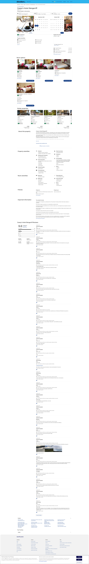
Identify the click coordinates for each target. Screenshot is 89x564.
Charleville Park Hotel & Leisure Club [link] (36, 519)
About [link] (17, 541)
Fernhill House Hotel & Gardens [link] (49, 519)
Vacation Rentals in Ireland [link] (34, 542)
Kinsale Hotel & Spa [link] (60, 525)
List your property (59, 1)
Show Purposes (79, 562)
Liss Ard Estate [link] (33, 520)
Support (64, 1)
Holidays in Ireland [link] (33, 547)
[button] (37, 22)
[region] (44, 559)
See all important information (40, 218)
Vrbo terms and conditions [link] (48, 545)
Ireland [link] (24, 4)
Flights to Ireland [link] (33, 545)
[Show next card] (71, 119)
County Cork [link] (27, 4)
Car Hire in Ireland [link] (33, 544)
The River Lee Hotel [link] (34, 522)
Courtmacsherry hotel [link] (21, 522)
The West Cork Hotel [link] (34, 526)
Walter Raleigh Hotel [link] (61, 520)
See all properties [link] (21, 6)
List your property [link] (19, 544)
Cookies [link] (46, 542)
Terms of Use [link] (47, 544)
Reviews (24, 227)
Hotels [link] (22, 4)
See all (18, 44)
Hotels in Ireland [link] (33, 541)
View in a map (56, 45)
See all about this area (57, 54)
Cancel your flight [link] (62, 544)
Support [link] (61, 541)
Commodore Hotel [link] (60, 522)
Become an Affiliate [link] (19, 545)
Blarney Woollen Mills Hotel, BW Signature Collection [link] (22, 524)
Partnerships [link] (18, 547)
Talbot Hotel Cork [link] (20, 526)
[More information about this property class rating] (20, 9)
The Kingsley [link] (20, 527)
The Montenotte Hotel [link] (21, 520)
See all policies (38, 195)
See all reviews (39, 515)
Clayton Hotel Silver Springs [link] (62, 526)
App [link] (17, 551)
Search (70, 13)
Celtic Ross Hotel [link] (20, 519)
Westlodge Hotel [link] (46, 522)
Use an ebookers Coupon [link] (63, 547)
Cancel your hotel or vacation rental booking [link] (65, 542)
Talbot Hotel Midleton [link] (21, 525)
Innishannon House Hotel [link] (61, 519)
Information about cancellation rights (41, 143)
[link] (19, 33)
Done (62, 32)
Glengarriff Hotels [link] (32, 4)
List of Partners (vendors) (43, 561)
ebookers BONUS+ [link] (19, 550)
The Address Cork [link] (34, 525)
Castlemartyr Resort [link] (34, 527)
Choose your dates (30, 80)
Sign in (71, 1)
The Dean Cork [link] (46, 525)
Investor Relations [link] (19, 548)
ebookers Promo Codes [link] (34, 550)
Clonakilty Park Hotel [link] (47, 526)
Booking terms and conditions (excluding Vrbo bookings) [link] (51, 549)
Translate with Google (39, 365)
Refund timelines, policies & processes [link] (65, 545)
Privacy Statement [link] (47, 541)
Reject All (79, 559)
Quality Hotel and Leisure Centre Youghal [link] (49, 521)
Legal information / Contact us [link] (49, 552)
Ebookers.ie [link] (18, 4)
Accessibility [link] (47, 547)
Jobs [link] (17, 542)
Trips (68, 1)
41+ (70, 30)
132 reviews (24, 226)
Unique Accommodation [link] (34, 548)
